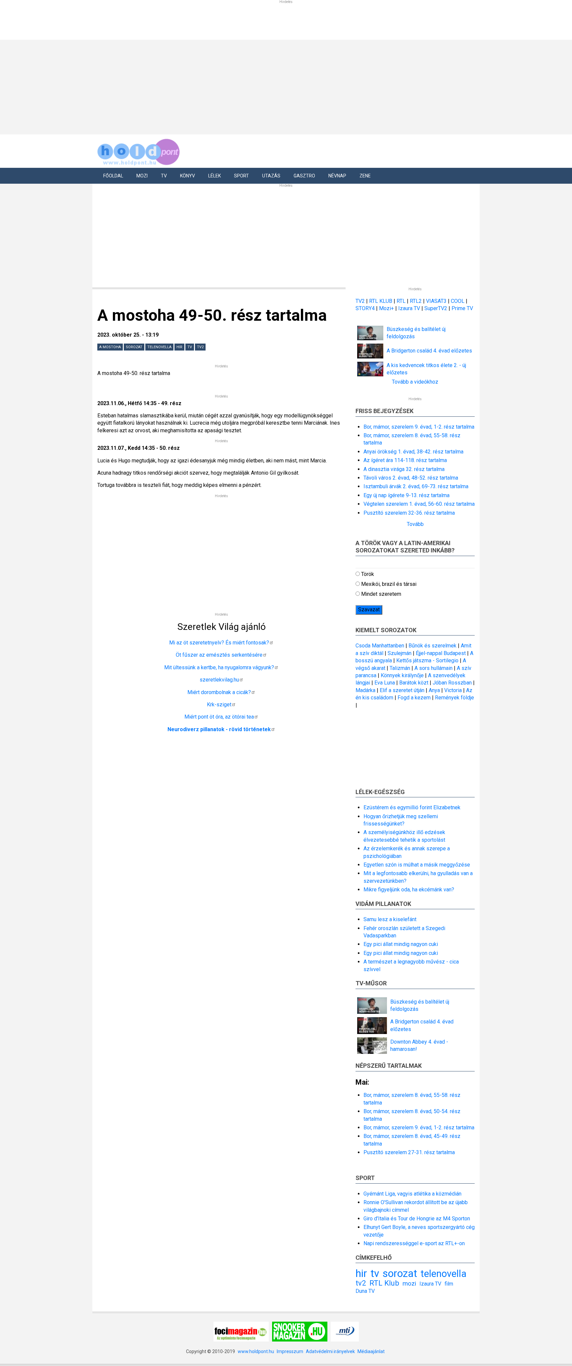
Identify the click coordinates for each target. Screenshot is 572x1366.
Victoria (453, 690)
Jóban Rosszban (452, 683)
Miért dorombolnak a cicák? (219, 692)
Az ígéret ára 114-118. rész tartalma (405, 460)
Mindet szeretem (381, 594)
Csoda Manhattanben (380, 645)
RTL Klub (384, 1283)
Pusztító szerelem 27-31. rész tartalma (409, 1152)
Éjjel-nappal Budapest (441, 653)
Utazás (271, 175)
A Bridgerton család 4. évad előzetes (429, 351)
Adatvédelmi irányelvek (330, 1351)
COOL (457, 301)
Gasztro (304, 175)
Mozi (142, 175)
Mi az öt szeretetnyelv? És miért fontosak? (219, 642)
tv (189, 347)
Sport (241, 175)
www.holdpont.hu (256, 1351)
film (449, 1284)
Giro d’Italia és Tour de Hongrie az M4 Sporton (416, 1218)
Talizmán (400, 668)
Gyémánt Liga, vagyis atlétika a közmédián (412, 1194)
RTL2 (416, 301)
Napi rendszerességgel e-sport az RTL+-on (414, 1243)
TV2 (360, 301)
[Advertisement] (283, 86)
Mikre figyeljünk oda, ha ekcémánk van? (408, 889)
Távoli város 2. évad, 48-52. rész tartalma (410, 478)
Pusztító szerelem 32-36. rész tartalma (409, 513)
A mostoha (110, 347)
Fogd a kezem (414, 697)
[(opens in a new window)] (241, 1331)
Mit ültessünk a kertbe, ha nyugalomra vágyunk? (219, 667)
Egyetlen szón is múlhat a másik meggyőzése (416, 865)
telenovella (159, 347)
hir (179, 347)
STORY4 (366, 308)
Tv (164, 175)
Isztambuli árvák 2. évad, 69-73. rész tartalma (415, 486)
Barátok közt (413, 683)
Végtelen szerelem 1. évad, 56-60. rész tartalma (419, 504)
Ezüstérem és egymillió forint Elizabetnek (411, 807)
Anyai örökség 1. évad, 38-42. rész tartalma (413, 451)
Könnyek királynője (402, 675)
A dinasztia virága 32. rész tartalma (404, 469)
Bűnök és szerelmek (432, 645)
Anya (434, 690)
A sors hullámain (433, 668)
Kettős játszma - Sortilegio (427, 660)
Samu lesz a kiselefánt (389, 919)
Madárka (365, 690)
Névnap (337, 175)
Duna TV (365, 1291)
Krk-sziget (219, 704)
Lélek (214, 175)
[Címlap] (138, 151)
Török (367, 574)
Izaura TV (409, 308)
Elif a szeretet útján (402, 690)
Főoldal (113, 175)
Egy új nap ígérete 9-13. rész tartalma (406, 495)
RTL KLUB (380, 301)
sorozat (134, 347)
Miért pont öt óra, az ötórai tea (219, 717)
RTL (401, 301)
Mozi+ (387, 308)
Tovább (415, 524)
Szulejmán (399, 653)
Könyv (187, 175)
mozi (409, 1283)
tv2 (200, 347)
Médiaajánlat (371, 1351)
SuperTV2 (436, 308)
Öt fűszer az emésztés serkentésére (219, 655)
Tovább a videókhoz (415, 382)
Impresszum (290, 1351)
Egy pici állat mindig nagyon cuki (400, 944)
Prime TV (462, 308)
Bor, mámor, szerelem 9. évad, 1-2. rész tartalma (418, 427)
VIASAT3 (436, 301)
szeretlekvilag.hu (219, 680)
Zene (365, 175)
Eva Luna (384, 683)
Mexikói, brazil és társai (388, 584)
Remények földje (454, 697)
